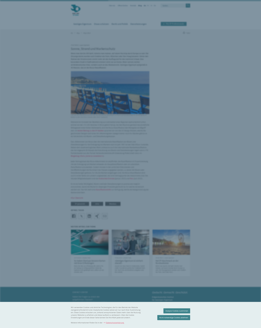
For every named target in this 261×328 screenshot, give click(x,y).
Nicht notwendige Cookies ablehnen (173, 317)
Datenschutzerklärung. (115, 322)
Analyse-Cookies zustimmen (176, 311)
